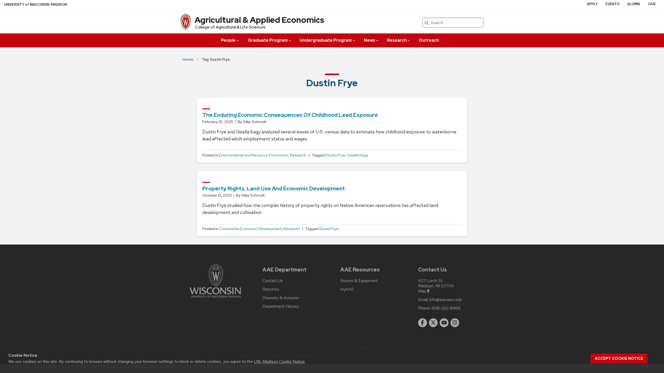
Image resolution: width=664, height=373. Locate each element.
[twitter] (433, 322)
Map (422, 291)
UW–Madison (35, 4)
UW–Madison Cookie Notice (279, 361)
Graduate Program (268, 40)
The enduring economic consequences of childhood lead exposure (290, 114)
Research (397, 40)
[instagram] (455, 322)
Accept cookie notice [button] (619, 358)
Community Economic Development (250, 228)
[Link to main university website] (215, 298)
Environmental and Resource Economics (253, 155)
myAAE (347, 289)
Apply (592, 4)
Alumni (633, 4)
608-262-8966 (446, 308)
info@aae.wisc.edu (446, 299)
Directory (270, 289)
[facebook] (422, 322)
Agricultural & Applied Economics (259, 19)
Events (612, 4)
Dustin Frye (335, 155)
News (369, 40)
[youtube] (444, 322)
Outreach (429, 40)
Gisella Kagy (357, 155)
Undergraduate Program (326, 40)
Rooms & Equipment (359, 280)
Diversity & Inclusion (280, 297)
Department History (280, 306)
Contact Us (272, 280)
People (228, 40)
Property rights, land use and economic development (273, 188)
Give (652, 4)
